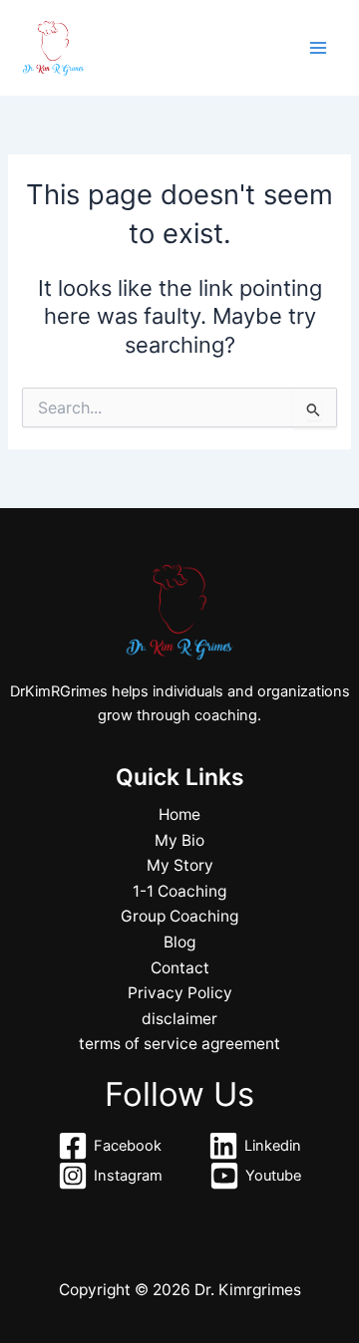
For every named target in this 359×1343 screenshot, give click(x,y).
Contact (180, 967)
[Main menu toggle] (318, 48)
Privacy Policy (180, 992)
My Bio (179, 840)
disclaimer (179, 1018)
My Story (180, 865)
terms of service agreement (179, 1043)
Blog (179, 942)
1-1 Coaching (179, 891)
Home (179, 814)
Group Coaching (179, 916)
